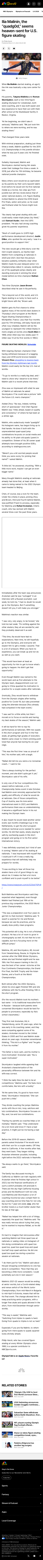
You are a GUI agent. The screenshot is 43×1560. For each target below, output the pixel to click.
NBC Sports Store (7, 1537)
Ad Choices (26, 1537)
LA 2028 (36, 11)
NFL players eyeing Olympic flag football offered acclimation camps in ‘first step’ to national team (26, 1423)
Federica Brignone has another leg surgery (24, 1444)
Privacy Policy (35, 1537)
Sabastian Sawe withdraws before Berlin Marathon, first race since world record (26, 1413)
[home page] (9, 4)
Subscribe (6, 1478)
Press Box (18, 1537)
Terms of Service (32, 1538)
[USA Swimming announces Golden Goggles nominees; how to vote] (7, 1404)
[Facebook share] (4, 48)
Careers (11, 1535)
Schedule (31, 344)
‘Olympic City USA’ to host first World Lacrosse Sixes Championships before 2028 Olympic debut (27, 1393)
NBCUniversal (14, 1542)
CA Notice (22, 1538)
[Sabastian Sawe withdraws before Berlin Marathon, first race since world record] (7, 1414)
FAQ (29, 1535)
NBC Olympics (8, 11)
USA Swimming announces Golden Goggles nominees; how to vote (26, 1403)
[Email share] (14, 48)
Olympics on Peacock (23, 11)
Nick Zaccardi (18, 1396)
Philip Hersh (8, 41)
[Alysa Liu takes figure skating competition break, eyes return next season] (7, 1435)
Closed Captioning (21, 1535)
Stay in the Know (8, 1469)
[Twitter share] (9, 48)
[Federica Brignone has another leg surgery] (7, 1445)
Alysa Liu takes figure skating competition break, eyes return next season (27, 1434)
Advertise (5, 1535)
